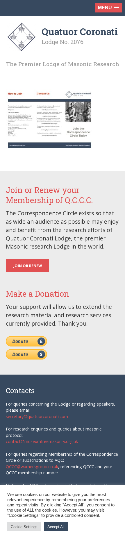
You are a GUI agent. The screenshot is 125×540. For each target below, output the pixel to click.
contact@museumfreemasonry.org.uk (42, 441)
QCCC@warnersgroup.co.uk (32, 466)
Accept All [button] (56, 527)
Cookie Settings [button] (24, 527)
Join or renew (27, 265)
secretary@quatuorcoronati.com (37, 416)
